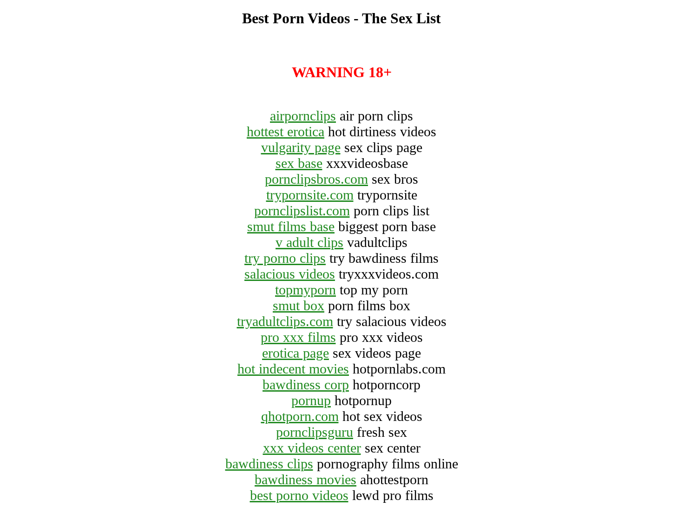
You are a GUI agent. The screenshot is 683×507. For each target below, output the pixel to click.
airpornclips (303, 115)
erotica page (295, 352)
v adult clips (309, 242)
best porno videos (299, 495)
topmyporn (305, 289)
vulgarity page (301, 147)
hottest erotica (285, 131)
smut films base (291, 226)
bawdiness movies (305, 479)
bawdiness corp (306, 384)
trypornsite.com (310, 194)
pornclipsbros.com (316, 179)
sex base (299, 163)
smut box (298, 305)
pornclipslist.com (302, 210)
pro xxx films (298, 337)
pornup (311, 400)
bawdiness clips (269, 463)
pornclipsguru (314, 432)
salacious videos (289, 273)
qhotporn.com (300, 416)
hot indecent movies (293, 368)
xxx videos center (312, 447)
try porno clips (285, 258)
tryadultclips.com (285, 321)
